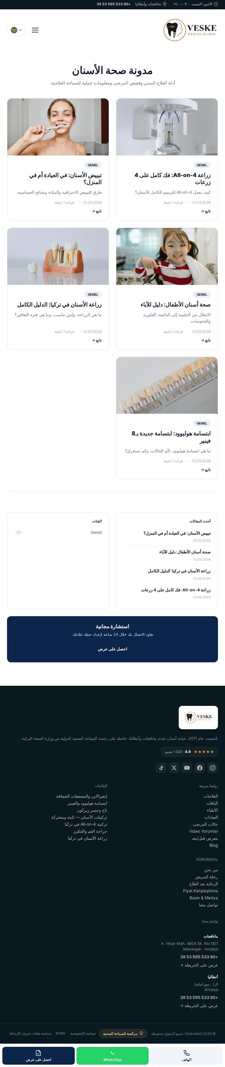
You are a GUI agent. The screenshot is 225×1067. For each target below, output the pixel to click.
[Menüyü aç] (35, 30)
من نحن (211, 869)
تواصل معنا (208, 904)
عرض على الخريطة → (199, 964)
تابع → (206, 211)
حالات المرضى (205, 824)
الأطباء (212, 810)
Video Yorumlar (203, 831)
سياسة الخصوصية (83, 1033)
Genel (202, 165)
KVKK (60, 1033)
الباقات (212, 803)
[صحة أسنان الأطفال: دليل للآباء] (167, 256)
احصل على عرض (112, 648)
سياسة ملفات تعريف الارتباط (30, 1033)
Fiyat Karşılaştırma (200, 890)
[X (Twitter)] (174, 768)
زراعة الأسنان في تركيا (87, 838)
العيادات (211, 817)
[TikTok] (161, 768)
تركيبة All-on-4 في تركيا (86, 824)
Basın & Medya (204, 897)
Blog (213, 845)
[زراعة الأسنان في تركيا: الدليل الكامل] (58, 256)
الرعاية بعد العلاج (203, 883)
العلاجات (211, 796)
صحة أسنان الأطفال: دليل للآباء (176, 304)
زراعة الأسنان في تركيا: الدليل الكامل (59, 304)
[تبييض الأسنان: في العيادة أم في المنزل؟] (58, 126)
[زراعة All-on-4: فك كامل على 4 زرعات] (167, 126)
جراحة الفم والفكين (90, 831)
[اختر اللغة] (16, 30)
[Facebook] (200, 768)
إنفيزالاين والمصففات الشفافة (81, 796)
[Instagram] (212, 768)
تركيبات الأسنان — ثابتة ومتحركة (79, 817)
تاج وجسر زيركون (92, 810)
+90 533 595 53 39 (114, 4)
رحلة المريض (206, 876)
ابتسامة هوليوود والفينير (87, 803)
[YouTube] (187, 768)
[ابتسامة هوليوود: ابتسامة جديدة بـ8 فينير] (167, 385)
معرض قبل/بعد (205, 838)
